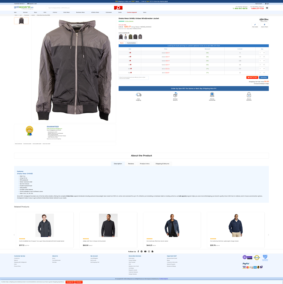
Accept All (70, 282)
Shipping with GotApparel (20, 262)
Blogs (168, 260)
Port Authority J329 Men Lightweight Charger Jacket (224, 241)
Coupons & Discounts (172, 262)
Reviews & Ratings (171, 266)
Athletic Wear (95, 12)
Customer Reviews (133, 272)
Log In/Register (94, 258)
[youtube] (145, 252)
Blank (122, 43)
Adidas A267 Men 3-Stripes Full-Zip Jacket (94, 241)
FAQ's (15, 264)
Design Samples (133, 274)
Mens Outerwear (18, 143)
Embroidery (131, 258)
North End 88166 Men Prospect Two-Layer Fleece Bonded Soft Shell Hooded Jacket (41, 241)
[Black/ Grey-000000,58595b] (140, 37)
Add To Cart (253, 77)
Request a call (33, 3)
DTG (130, 264)
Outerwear (109, 12)
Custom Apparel (132, 12)
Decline (78, 282)
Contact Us (16, 258)
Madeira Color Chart (134, 266)
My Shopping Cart (95, 262)
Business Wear (80, 12)
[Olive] (130, 37)
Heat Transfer (132, 262)
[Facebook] (138, 252)
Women (25, 12)
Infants (55, 12)
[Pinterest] (141, 252)
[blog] (152, 252)
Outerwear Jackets (27, 143)
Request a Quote (133, 270)
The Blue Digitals (163, 278)
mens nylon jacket (46, 143)
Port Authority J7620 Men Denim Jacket (157, 241)
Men (15, 12)
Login (267, 3)
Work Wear (66, 12)
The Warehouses (56, 260)
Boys (35, 12)
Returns (16, 260)
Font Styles (131, 268)
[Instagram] (149, 252)
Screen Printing (132, 260)
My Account (259, 3)
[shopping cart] (267, 8)
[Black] (135, 37)
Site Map (54, 262)
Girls (45, 12)
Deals (120, 12)
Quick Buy (264, 77)
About (53, 258)
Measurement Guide (172, 258)
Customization (131, 43)
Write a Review (129, 21)
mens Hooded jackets (37, 143)
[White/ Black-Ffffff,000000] (126, 37)
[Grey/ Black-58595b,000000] (121, 37)
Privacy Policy (17, 266)
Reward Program (171, 264)
